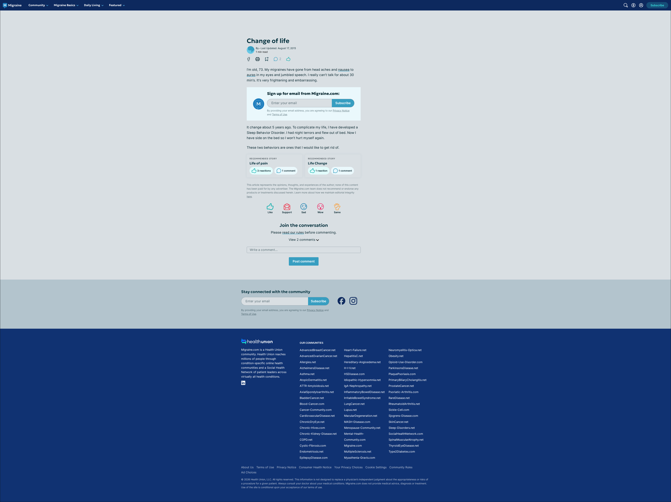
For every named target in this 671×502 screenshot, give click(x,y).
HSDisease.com (354, 374)
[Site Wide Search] (626, 5)
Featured (115, 5)
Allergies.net (308, 362)
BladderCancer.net (312, 398)
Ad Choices (248, 472)
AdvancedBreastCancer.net (318, 350)
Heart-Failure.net (355, 350)
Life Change (317, 163)
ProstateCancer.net (401, 386)
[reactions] (288, 59)
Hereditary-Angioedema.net (362, 362)
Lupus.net (350, 409)
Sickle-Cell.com (399, 409)
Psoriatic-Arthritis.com (404, 392)
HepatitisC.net (353, 356)
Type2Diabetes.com (402, 451)
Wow (318, 208)
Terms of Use (279, 114)
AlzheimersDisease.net (314, 368)
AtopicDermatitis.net (313, 380)
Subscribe (343, 103)
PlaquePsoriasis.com (402, 374)
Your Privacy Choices (348, 467)
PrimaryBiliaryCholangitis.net (408, 380)
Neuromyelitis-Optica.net (405, 350)
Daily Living (92, 5)
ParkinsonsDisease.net (403, 368)
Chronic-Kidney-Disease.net (318, 433)
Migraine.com (353, 445)
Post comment (304, 261)
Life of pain (259, 163)
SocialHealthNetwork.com (406, 433)
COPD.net (306, 439)
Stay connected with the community (275, 291)
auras (251, 75)
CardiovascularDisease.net (317, 415)
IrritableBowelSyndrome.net (362, 398)
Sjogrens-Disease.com (403, 415)
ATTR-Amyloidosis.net (314, 386)
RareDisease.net (399, 398)
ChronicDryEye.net (312, 422)
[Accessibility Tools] (633, 5)
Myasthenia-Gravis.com (359, 457)
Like (268, 208)
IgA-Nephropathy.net (358, 386)
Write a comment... (264, 250)
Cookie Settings (376, 467)
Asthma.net (307, 374)
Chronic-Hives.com (312, 427)
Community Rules (400, 467)
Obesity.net (396, 356)
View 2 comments (302, 239)
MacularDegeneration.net (360, 415)
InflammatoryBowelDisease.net (364, 392)
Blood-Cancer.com (312, 404)
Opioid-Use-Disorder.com (406, 362)
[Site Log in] (641, 5)
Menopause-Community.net (362, 427)
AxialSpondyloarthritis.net (317, 392)
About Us (247, 467)
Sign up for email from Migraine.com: (303, 93)
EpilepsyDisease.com (314, 457)
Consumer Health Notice (315, 467)
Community (36, 5)
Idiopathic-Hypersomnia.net (362, 380)
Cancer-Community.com (316, 409)
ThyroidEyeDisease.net (404, 445)
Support (286, 208)
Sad (301, 208)
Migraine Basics (64, 5)
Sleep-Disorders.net (402, 427)
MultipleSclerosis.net (357, 451)
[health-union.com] (257, 342)
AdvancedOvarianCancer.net (318, 356)
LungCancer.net (354, 404)
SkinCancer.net (398, 422)
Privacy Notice (341, 110)
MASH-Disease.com (357, 422)
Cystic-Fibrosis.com (313, 445)
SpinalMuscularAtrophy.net (406, 439)
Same (335, 208)
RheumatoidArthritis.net (404, 404)
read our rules (293, 232)
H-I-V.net (350, 368)
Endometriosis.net (311, 451)
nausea (343, 70)
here (249, 196)
